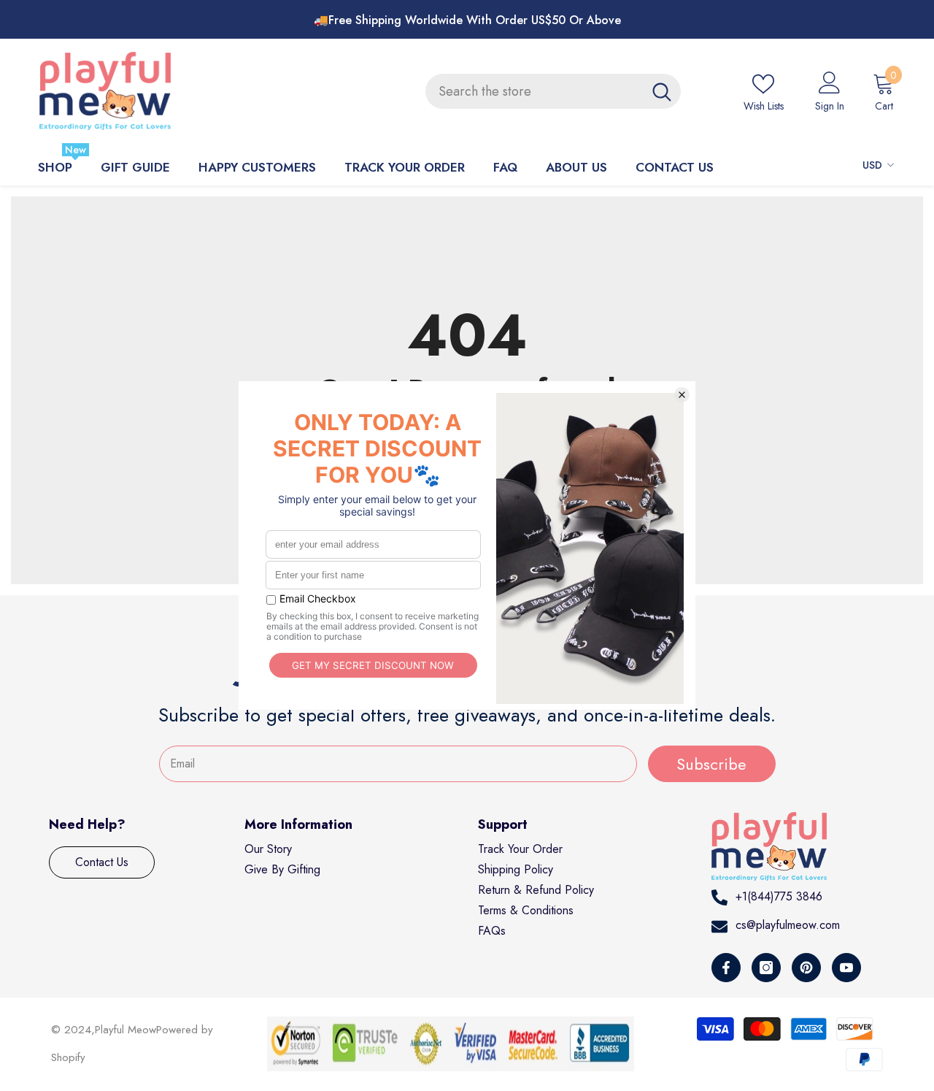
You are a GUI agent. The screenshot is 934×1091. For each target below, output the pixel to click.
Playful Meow (125, 1030)
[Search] (553, 91)
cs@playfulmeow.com (788, 924)
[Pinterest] (806, 967)
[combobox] (534, 91)
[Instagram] (766, 967)
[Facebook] (726, 967)
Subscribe (711, 764)
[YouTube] (846, 967)
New (75, 149)
